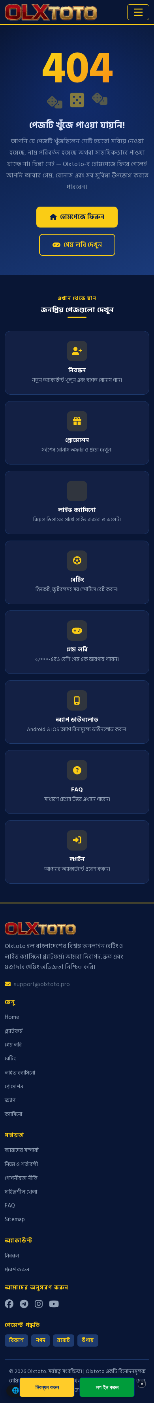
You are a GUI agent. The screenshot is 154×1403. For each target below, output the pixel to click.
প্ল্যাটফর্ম (14, 1030)
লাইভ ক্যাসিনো (20, 1072)
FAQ (10, 1205)
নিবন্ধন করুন (47, 1387)
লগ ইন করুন (107, 1387)
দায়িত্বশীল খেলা (21, 1191)
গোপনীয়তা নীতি (21, 1178)
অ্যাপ (10, 1100)
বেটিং (10, 1058)
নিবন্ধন (12, 1255)
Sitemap (15, 1219)
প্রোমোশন (14, 1086)
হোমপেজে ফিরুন (82, 217)
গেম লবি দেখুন (83, 245)
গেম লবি (13, 1044)
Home (12, 1017)
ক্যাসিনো (13, 1114)
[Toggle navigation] (138, 12)
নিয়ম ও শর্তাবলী (21, 1164)
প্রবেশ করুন (17, 1269)
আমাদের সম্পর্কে (22, 1150)
